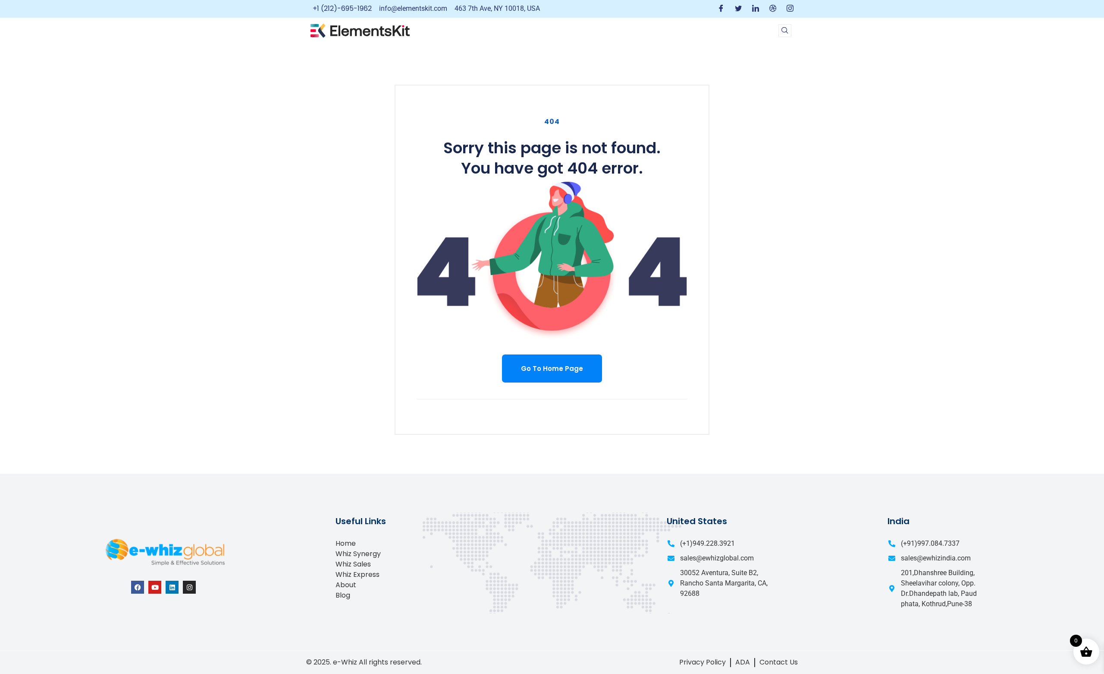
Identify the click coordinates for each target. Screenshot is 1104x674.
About (346, 585)
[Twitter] (738, 8)
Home (346, 543)
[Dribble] (772, 8)
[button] (784, 30)
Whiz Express (358, 574)
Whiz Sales (353, 564)
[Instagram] (790, 8)
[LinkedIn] (755, 8)
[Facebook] (721, 8)
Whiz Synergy (358, 554)
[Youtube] (154, 587)
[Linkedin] (172, 587)
